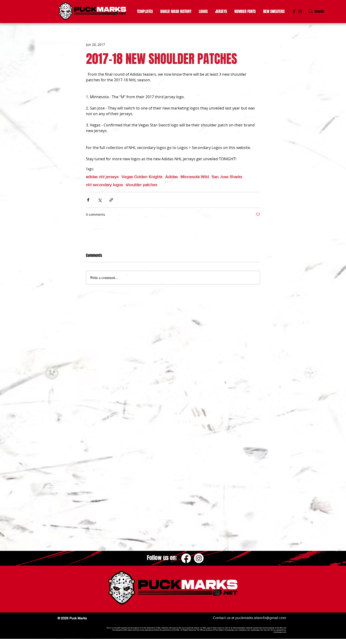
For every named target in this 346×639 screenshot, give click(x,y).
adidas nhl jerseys (102, 176)
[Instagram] (300, 11)
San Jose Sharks (227, 176)
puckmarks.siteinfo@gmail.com (260, 618)
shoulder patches (141, 184)
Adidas (171, 176)
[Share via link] (111, 200)
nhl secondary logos (104, 184)
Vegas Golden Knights (141, 176)
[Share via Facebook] (88, 200)
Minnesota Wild (195, 176)
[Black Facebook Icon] (294, 11)
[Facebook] (186, 558)
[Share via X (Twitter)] (99, 200)
